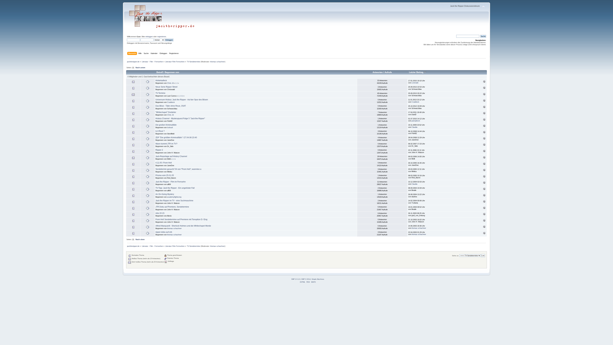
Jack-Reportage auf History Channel (171, 156)
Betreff (159, 72)
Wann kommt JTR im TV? (166, 144)
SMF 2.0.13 (295, 279)
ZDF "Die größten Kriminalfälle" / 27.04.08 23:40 (176, 137)
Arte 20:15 (159, 213)
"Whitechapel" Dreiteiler (165, 112)
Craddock (171, 102)
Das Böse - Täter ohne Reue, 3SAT (170, 106)
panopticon (416, 121)
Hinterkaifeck (161, 80)
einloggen (149, 37)
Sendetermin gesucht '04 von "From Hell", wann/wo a (178, 169)
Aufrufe (388, 72)
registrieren (161, 37)
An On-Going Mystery (164, 194)
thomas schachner (217, 62)
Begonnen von (172, 72)
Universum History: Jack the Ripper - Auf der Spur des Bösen (181, 100)
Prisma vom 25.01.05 (164, 175)
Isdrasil (170, 127)
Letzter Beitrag (416, 72)
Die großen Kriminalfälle (166, 125)
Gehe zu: (455, 256)
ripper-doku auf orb (163, 232)
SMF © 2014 (306, 279)
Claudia (414, 127)
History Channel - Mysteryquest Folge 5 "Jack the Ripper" (180, 118)
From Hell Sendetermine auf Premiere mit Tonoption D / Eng (181, 219)
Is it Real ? (160, 131)
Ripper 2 (159, 150)
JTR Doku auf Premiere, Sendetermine (172, 207)
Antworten (378, 72)
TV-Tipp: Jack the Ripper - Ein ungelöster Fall (175, 188)
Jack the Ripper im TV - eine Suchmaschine (174, 200)
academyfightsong (174, 197)
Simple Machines (318, 279)
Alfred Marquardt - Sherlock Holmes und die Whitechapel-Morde (183, 226)
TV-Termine (160, 93)
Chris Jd (170, 83)
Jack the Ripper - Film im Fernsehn (170, 182)
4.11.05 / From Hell (163, 163)
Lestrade (415, 83)
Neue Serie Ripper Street (166, 87)
